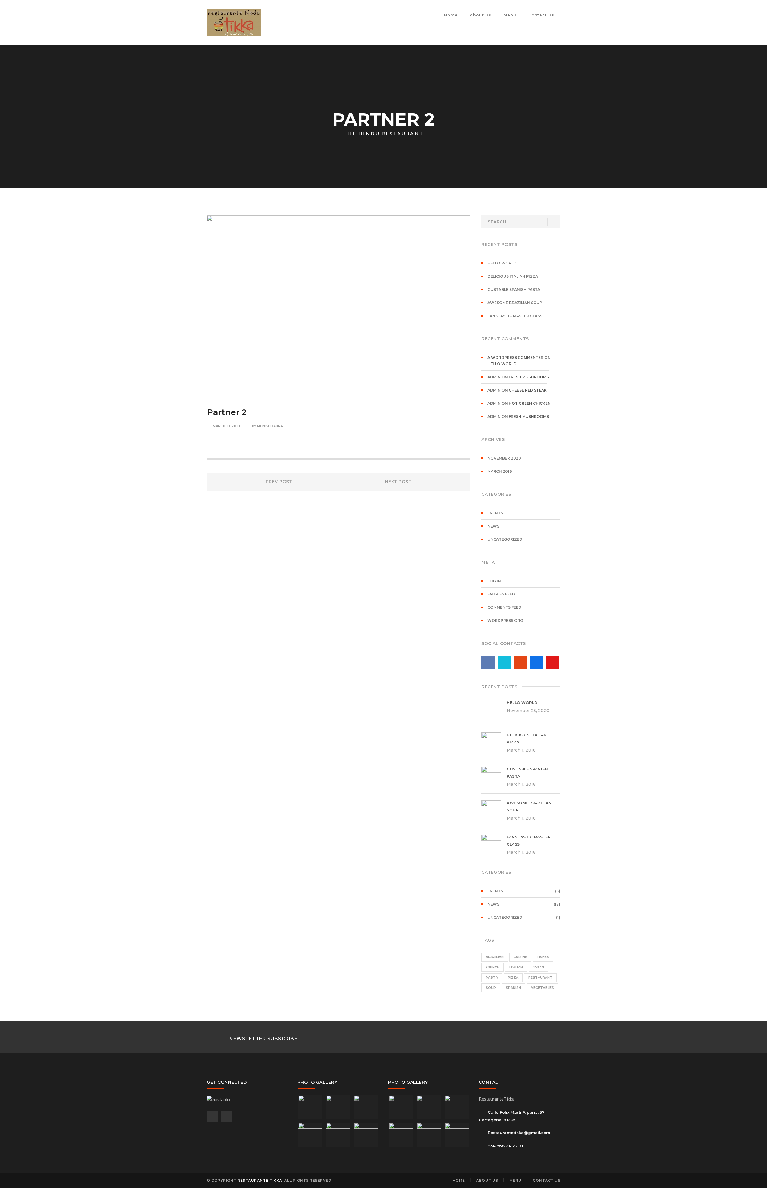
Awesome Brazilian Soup (514, 302)
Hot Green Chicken (530, 403)
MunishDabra (270, 426)
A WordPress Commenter (515, 357)
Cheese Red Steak (528, 390)
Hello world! (502, 263)
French (492, 967)
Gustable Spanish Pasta (513, 289)
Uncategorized (504, 539)
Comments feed (504, 607)
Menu (515, 1180)
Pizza (513, 977)
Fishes (543, 957)
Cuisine (520, 957)
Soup (491, 988)
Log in (494, 581)
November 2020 (504, 458)
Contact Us (546, 1180)
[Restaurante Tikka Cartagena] (234, 22)
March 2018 (499, 471)
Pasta (492, 977)
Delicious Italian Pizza (512, 276)
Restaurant (540, 977)
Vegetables (542, 988)
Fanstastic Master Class (514, 316)
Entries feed (501, 594)
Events (495, 513)
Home (458, 1180)
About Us (487, 1180)
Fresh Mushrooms (529, 377)
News (493, 526)
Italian (516, 967)
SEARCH (553, 222)
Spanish (513, 988)
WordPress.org (505, 620)
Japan (538, 967)
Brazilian (495, 957)
